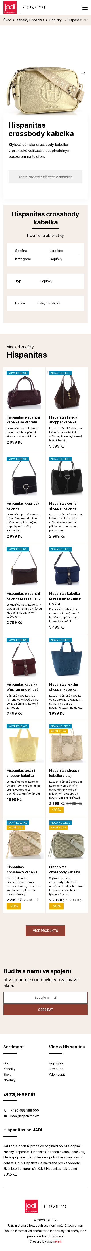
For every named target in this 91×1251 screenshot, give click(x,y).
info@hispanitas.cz (24, 1116)
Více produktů (45, 930)
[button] (83, 73)
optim (54, 1241)
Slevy (7, 1074)
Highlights (56, 1063)
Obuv (7, 1063)
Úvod (7, 20)
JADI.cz (51, 1220)
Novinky (9, 1080)
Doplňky (56, 20)
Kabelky (9, 1069)
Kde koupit (57, 1074)
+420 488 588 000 (24, 1110)
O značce (56, 1069)
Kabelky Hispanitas (30, 20)
